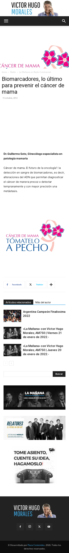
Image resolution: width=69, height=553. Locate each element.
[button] (6, 21)
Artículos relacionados (18, 302)
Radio (13, 72)
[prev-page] (6, 363)
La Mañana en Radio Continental (35, 72)
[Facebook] (20, 526)
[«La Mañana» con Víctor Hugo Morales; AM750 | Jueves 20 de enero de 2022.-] (12, 350)
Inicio (4, 72)
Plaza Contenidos (36, 545)
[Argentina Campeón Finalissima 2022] (12, 316)
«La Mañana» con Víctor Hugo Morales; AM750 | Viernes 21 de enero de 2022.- (43, 333)
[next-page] (11, 363)
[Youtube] (48, 526)
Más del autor (43, 302)
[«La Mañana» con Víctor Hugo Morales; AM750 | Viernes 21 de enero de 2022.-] (12, 333)
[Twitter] (39, 526)
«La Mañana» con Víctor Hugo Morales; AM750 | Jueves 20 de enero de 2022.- (43, 350)
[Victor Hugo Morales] (34, 8)
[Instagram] (29, 526)
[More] (51, 284)
